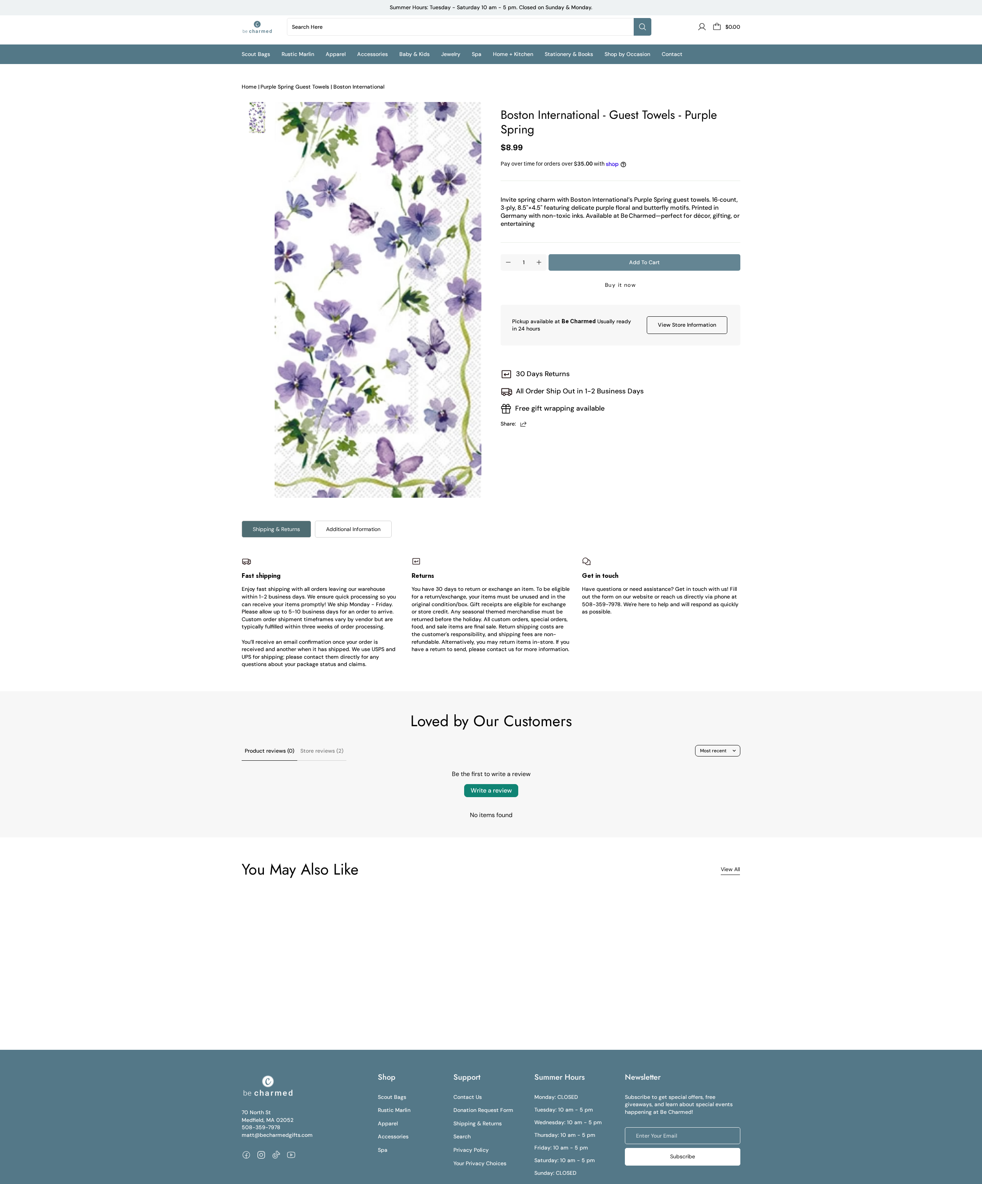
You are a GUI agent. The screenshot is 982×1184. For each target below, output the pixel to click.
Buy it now (620, 284)
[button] (262, 54)
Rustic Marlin (394, 1110)
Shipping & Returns (276, 529)
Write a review (491, 790)
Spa (382, 1149)
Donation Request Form (483, 1110)
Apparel (388, 1123)
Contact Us (467, 1097)
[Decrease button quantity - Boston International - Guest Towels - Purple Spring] (508, 262)
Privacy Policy (471, 1149)
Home (249, 86)
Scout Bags (392, 1097)
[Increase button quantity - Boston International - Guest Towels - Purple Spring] (539, 262)
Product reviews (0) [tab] (269, 750)
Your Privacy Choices (479, 1163)
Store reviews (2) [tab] (321, 750)
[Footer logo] (267, 1086)
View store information (687, 324)
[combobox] (462, 27)
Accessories (393, 1136)
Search (462, 1136)
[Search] (642, 27)
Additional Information (353, 529)
